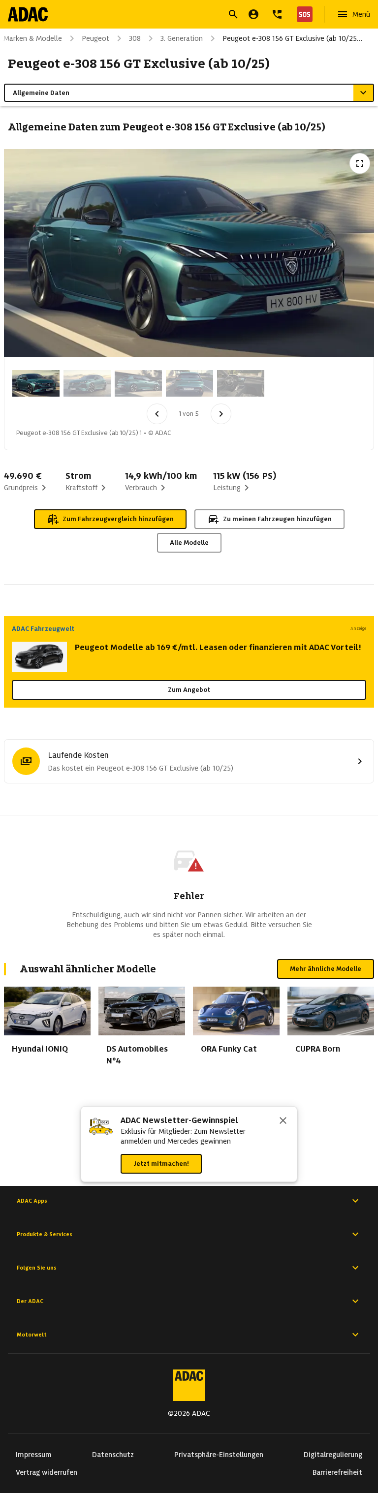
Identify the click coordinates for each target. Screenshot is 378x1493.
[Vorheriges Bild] (157, 414)
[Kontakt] (277, 14)
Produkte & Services (44, 1234)
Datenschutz (113, 1454)
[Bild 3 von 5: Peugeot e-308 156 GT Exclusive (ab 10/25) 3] (138, 383)
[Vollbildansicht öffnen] (359, 163)
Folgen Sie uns (37, 1267)
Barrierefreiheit (337, 1472)
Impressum (34, 1454)
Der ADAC (30, 1301)
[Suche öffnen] (233, 14)
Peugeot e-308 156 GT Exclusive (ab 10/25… (292, 38)
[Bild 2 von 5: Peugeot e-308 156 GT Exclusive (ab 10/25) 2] (87, 383)
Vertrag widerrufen (46, 1472)
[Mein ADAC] (253, 14)
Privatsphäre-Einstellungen (218, 1454)
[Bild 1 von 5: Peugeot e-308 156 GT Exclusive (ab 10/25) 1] (36, 383)
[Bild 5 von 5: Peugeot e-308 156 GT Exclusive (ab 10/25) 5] (240, 383)
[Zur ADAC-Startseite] (28, 14)
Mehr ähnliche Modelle (325, 968)
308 (135, 38)
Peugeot (95, 38)
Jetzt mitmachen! (161, 1163)
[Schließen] (283, 1121)
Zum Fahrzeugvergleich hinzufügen (118, 519)
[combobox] (177, 15)
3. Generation (181, 38)
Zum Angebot (189, 689)
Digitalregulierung (333, 1454)
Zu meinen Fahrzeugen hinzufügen (277, 519)
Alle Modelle (189, 542)
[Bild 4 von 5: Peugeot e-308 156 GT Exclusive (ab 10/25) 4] (189, 383)
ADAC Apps (32, 1200)
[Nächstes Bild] (221, 414)
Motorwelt (32, 1334)
